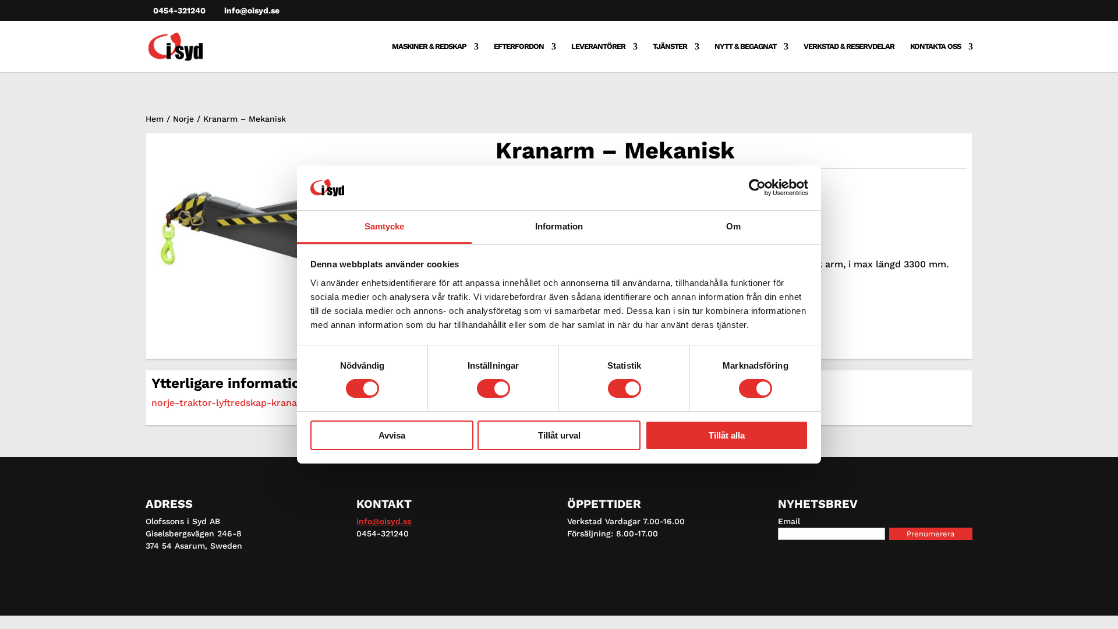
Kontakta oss (935, 47)
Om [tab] (733, 226)
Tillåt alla (727, 435)
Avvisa (391, 435)
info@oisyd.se (384, 521)
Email (789, 521)
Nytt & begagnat (745, 47)
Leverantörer (598, 47)
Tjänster (670, 47)
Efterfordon (519, 47)
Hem (155, 118)
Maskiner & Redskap (429, 47)
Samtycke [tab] (385, 226)
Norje (183, 118)
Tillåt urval (559, 435)
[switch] (493, 388)
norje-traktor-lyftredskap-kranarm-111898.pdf (255, 402)
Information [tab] (559, 226)
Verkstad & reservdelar (849, 47)
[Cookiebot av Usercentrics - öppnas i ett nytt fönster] (757, 187)
